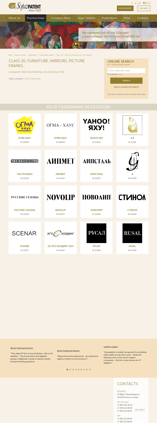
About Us (14, 18)
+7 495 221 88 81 (124, 411)
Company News (61, 18)
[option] (78, 31)
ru (144, 3)
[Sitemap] (136, 3)
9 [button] (89, 369)
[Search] (132, 3)
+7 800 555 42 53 (124, 405)
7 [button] (84, 369)
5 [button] (78, 369)
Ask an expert (125, 8)
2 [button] (78, 43)
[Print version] (139, 3)
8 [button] (86, 369)
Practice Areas (35, 18)
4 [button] (75, 369)
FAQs (127, 18)
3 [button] (81, 43)
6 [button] (81, 369)
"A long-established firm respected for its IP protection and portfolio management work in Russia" (124, 354)
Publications (109, 18)
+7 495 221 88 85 (124, 418)
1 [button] (75, 43)
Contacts (142, 18)
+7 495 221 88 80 (124, 408)
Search (126, 80)
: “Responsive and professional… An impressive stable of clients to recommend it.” (31, 355)
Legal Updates (86, 18)
